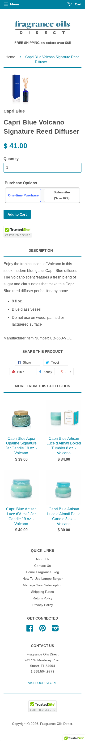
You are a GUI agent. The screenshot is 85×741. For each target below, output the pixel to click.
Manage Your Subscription (42, 585)
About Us (42, 559)
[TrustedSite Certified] (18, 231)
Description (41, 250)
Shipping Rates (42, 592)
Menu (14, 4)
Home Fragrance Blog (42, 572)
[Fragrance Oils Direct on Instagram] (55, 630)
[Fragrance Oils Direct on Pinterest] (42, 630)
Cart (77, 4)
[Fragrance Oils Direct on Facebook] (29, 630)
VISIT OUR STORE (42, 683)
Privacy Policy (42, 605)
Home (10, 57)
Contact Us (42, 566)
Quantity (11, 159)
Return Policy (42, 598)
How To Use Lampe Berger (42, 578)
